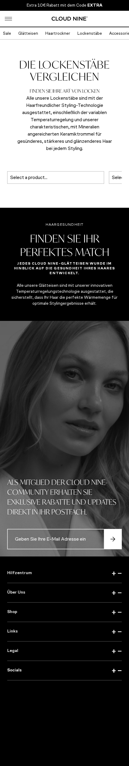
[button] (8, 19)
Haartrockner (57, 33)
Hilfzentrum (64, 573)
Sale (7, 33)
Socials (64, 670)
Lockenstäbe (89, 33)
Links (64, 631)
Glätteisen (28, 33)
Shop (64, 612)
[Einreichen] (113, 539)
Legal (64, 651)
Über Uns (64, 592)
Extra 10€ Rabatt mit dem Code (64, 5)
